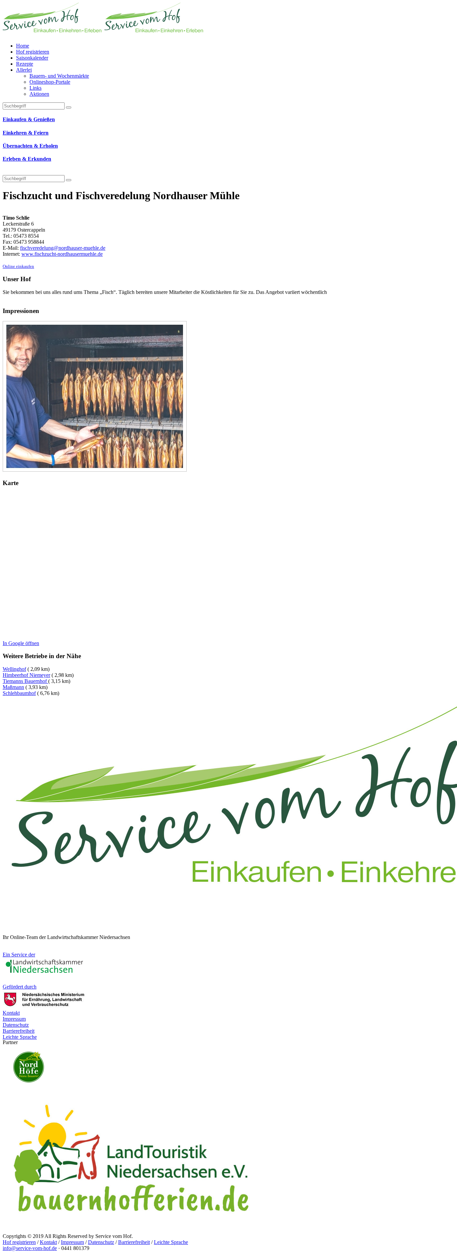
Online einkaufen (18, 266)
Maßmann (13, 687)
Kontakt (48, 1242)
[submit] (68, 180)
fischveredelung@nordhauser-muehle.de (62, 248)
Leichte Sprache (171, 1242)
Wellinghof (14, 669)
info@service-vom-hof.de (30, 1248)
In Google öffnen (21, 643)
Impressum (72, 1242)
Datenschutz (101, 1242)
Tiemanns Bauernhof (25, 681)
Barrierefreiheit (134, 1242)
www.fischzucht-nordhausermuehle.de (62, 254)
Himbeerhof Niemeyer (26, 675)
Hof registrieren (19, 1242)
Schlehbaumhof (19, 693)
